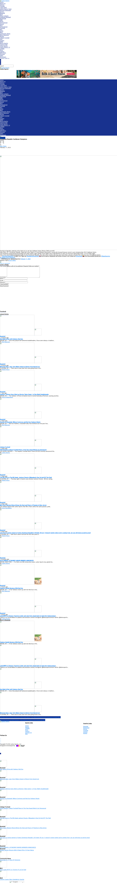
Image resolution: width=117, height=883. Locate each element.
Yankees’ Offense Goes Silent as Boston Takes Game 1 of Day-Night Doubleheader (24, 394)
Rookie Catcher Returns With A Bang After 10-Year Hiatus (17, 850)
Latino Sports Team (6, 9)
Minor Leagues (4, 16)
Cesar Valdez (12, 260)
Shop (1, 50)
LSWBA (2, 49)
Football (2, 28)
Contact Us (28, 733)
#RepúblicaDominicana (33, 256)
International (3, 23)
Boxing (2, 36)
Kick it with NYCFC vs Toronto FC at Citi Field (13, 870)
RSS (26, 734)
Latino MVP (3, 8)
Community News (5, 34)
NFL (1, 29)
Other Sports (4, 46)
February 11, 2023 (25, 259)
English (15, 882)
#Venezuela (79, 256)
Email (2, 280)
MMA (1, 42)
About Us (2, 3)
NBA (1, 20)
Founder (2, 6)
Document (3, 57)
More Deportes (4, 35)
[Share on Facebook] (58, 149)
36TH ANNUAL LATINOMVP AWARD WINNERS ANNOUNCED (17, 560)
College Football (4, 38)
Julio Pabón (3, 146)
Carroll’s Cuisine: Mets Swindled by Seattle (12, 879)
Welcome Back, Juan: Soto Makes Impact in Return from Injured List (20, 367)
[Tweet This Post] (58, 150)
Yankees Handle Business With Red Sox (11, 588)
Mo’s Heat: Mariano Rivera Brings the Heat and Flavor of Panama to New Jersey (23, 505)
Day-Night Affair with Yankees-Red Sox (11, 339)
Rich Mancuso (6, 342)
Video (1, 56)
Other (1, 31)
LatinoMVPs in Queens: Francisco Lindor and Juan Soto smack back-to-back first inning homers (28, 616)
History (2, 5)
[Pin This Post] (58, 152)
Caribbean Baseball (5, 17)
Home (2, 2)
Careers (2, 51)
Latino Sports (6, 453)
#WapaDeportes (105, 256)
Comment (3, 277)
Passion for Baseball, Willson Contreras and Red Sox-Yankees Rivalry (20, 422)
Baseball (2, 13)
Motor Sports (4, 43)
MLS (1, 25)
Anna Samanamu (7, 508)
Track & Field (3, 45)
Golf (1, 39)
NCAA (1, 21)
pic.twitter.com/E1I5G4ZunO (7, 257)
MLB (1, 14)
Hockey (2, 40)
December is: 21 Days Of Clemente (10, 860)
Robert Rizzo (6, 369)
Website (2, 282)
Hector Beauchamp (7, 397)
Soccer (2, 24)
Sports (2, 12)
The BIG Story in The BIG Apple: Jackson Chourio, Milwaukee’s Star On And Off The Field (26, 477)
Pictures (2, 54)
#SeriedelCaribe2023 (7, 256)
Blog (1, 32)
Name (2, 278)
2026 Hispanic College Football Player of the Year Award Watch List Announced (23, 450)
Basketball (3, 18)
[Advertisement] (51, 299)
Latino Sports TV (5, 47)
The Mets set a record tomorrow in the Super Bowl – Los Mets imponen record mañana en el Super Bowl (30, 717)
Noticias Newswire (5, 10)
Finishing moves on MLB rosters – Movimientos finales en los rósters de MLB (22, 720)
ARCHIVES (3, 53)
